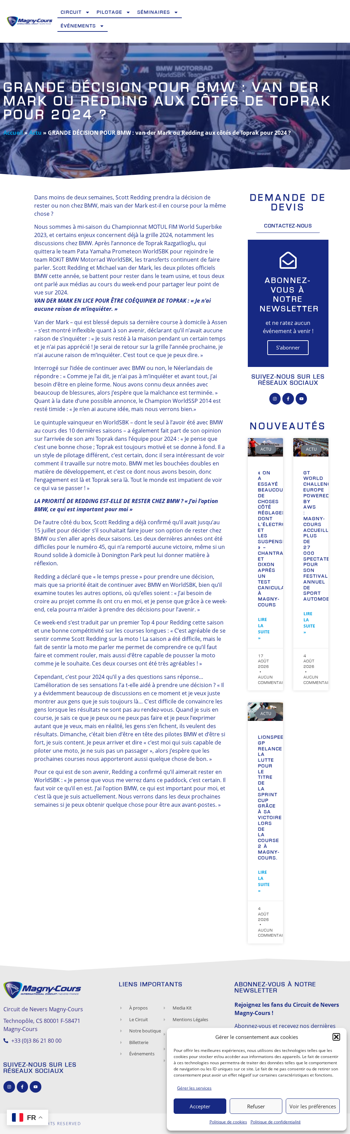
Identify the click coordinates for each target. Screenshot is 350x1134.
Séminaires (153, 12)
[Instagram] (275, 399)
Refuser (256, 1106)
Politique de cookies (228, 1122)
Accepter (200, 1106)
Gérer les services (194, 1088)
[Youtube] (301, 399)
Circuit (71, 12)
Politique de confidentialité (276, 1122)
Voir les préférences (313, 1106)
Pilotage (109, 12)
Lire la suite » (264, 629)
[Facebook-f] (288, 399)
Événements (78, 26)
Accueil (13, 132)
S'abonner (288, 347)
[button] (336, 1036)
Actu (35, 132)
